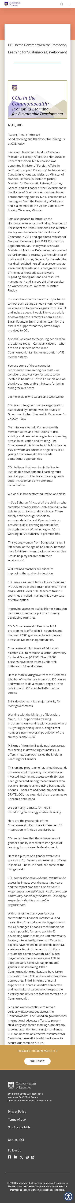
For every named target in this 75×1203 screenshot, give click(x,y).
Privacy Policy (17, 1111)
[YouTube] (32, 1157)
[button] (37, 1061)
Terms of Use (17, 1119)
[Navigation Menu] (68, 4)
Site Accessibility (19, 1127)
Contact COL (16, 1140)
